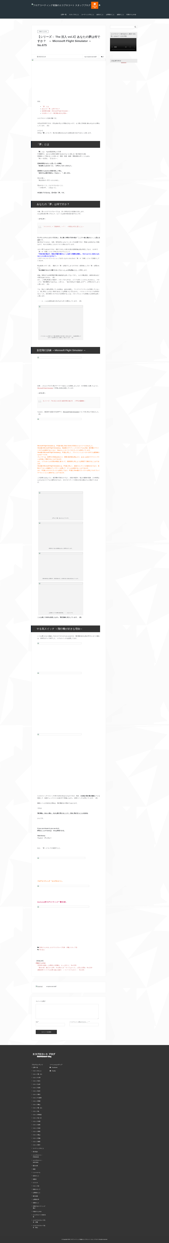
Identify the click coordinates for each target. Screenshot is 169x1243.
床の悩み (35, 1151)
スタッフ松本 (36, 1091)
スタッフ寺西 (36, 1121)
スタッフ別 (73, 947)
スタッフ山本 (36, 1084)
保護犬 (35, 1179)
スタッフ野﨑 (36, 1101)
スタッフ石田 (36, 1087)
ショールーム (36, 1172)
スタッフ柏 (36, 1111)
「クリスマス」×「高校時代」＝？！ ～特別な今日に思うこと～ (63, 226)
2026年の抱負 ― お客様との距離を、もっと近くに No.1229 (56, 965)
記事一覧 (64, 14)
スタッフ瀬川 (36, 1094)
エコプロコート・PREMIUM (38, 1156)
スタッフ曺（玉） (38, 1074)
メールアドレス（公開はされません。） (78, 1022)
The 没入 (42, 949)
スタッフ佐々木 (37, 1118)
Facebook (54, 1067)
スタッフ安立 (36, 1081)
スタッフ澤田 (36, 1131)
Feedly (54, 1071)
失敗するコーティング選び (39, 1207)
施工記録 (35, 1196)
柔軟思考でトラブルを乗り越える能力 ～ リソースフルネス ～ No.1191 (60, 970)
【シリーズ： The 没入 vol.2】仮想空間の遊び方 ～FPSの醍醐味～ (63, 401)
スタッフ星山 (36, 1135)
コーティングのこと (87, 14)
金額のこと (120, 14)
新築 (34, 1169)
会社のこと (100, 14)
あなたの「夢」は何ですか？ (51, 109)
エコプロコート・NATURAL (38, 1161)
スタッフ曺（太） (38, 1108)
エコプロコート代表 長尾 (39, 1215)
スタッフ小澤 (36, 1077)
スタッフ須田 (36, 1124)
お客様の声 (36, 1199)
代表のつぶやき (131, 14)
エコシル (35, 1182)
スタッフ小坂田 (37, 1097)
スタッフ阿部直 (37, 1114)
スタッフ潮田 (36, 1141)
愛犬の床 (35, 1165)
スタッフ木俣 (36, 1128)
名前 (37, 1022)
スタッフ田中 (36, 1145)
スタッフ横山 (36, 1104)
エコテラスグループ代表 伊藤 (59, 947)
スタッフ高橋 (36, 1138)
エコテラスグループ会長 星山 (39, 1226)
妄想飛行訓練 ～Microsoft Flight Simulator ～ (56, 111)
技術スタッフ (36, 1189)
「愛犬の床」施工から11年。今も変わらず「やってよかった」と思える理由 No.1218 (64, 967)
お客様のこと (110, 14)
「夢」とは (45, 106)
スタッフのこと (74, 14)
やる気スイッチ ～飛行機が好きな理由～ (55, 113)
